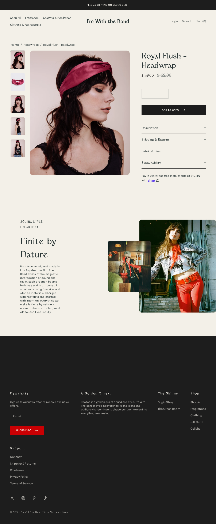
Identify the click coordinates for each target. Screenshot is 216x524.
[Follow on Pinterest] (34, 498)
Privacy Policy (19, 477)
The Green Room (169, 409)
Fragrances (198, 409)
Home (15, 45)
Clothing (196, 415)
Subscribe (23, 430)
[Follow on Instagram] (23, 498)
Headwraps (31, 45)
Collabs (195, 429)
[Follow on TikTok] (45, 498)
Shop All (15, 17)
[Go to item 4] (17, 126)
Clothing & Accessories (25, 24)
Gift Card (196, 422)
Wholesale (17, 470)
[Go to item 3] (17, 104)
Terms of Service (21, 483)
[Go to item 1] (17, 60)
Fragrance (32, 17)
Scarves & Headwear (57, 17)
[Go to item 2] (17, 82)
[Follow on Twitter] (12, 498)
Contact (16, 457)
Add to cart (170, 110)
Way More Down (59, 512)
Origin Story (166, 402)
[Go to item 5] (17, 148)
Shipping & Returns (23, 463)
